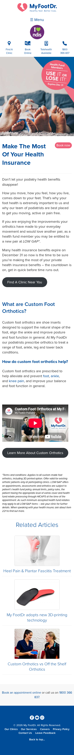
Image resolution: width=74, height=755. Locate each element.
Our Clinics (11, 729)
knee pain (16, 381)
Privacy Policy (61, 729)
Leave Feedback (45, 733)
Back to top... (37, 739)
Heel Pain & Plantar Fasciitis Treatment (37, 570)
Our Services (29, 729)
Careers (45, 729)
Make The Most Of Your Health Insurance (24, 155)
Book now (63, 145)
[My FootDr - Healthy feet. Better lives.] (37, 11)
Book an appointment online (21, 693)
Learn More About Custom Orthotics (35, 453)
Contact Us (25, 733)
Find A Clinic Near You (24, 282)
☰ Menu (37, 19)
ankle (55, 376)
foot (46, 376)
